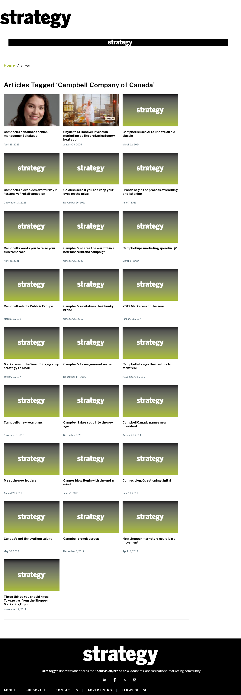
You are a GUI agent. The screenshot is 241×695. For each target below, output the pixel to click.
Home (9, 65)
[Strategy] (36, 27)
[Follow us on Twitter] (124, 682)
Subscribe (36, 690)
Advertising (100, 690)
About (10, 690)
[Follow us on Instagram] (134, 682)
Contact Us (67, 690)
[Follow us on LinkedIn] (105, 682)
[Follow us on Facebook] (114, 682)
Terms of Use (134, 690)
